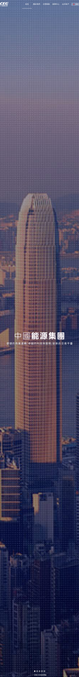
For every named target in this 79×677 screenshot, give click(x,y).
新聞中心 (55, 4)
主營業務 (46, 4)
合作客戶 (65, 4)
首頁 (27, 4)
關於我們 (36, 4)
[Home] (4, 4)
